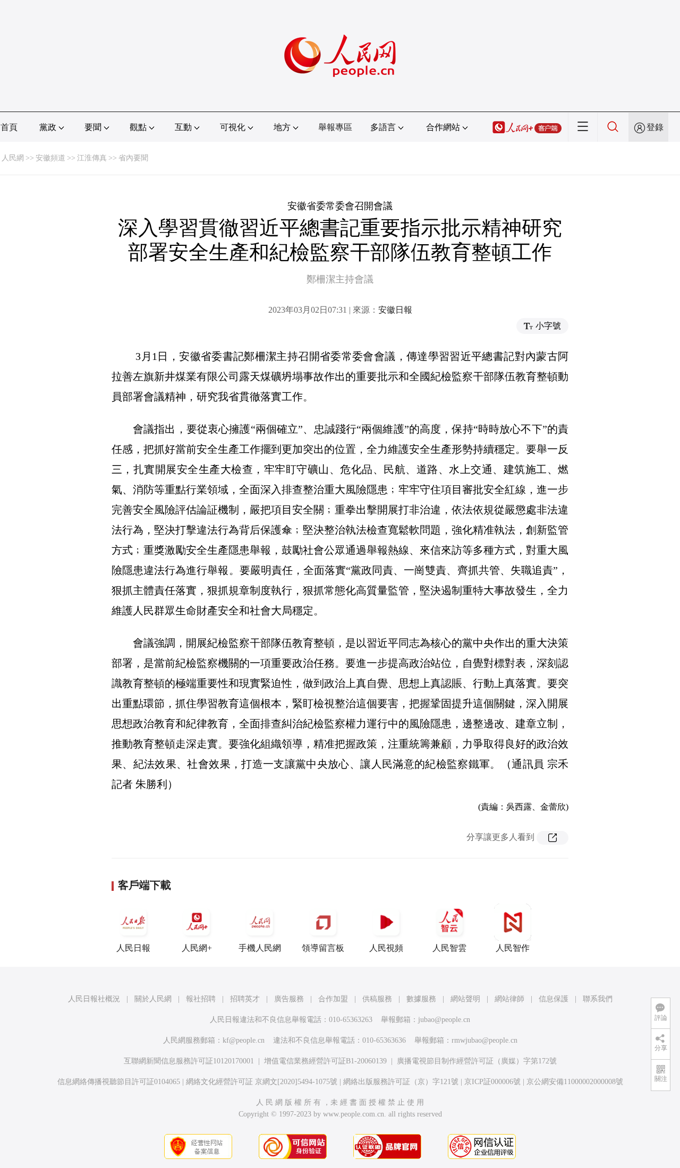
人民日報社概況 (94, 999)
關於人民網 (153, 999)
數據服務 (421, 999)
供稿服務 (377, 999)
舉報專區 (335, 127)
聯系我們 (598, 999)
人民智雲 (449, 947)
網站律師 (509, 999)
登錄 (655, 127)
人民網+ (197, 947)
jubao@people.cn (444, 1020)
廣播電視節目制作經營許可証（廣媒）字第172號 (477, 1061)
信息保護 (553, 999)
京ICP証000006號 (492, 1082)
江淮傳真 (92, 158)
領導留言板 (323, 947)
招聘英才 (245, 999)
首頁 (9, 127)
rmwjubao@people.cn (484, 1040)
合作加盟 (333, 999)
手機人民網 (260, 947)
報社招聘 (201, 999)
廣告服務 (289, 999)
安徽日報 (395, 309)
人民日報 (133, 947)
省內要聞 (133, 158)
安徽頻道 (50, 158)
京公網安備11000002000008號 (574, 1082)
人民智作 (513, 947)
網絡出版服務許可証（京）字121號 (400, 1082)
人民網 (13, 158)
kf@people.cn (244, 1040)
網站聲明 (465, 999)
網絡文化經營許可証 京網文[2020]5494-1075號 (261, 1082)
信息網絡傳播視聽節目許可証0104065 (118, 1082)
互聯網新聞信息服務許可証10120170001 (189, 1061)
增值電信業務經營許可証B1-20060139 (325, 1061)
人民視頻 (386, 947)
